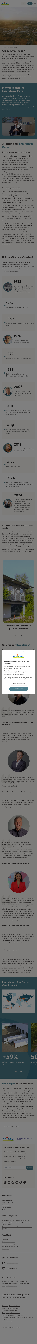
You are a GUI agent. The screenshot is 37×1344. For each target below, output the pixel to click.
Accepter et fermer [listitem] (18, 688)
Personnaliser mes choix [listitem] (19, 683)
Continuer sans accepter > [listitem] (27, 651)
